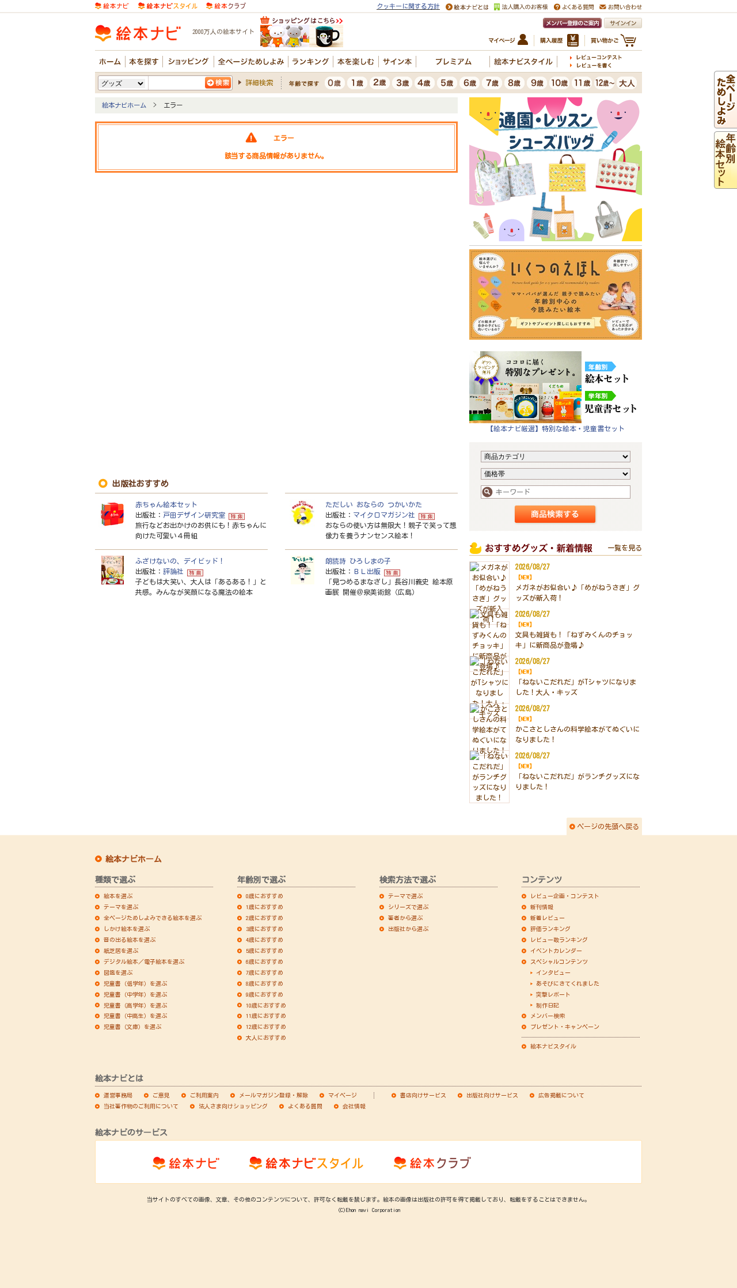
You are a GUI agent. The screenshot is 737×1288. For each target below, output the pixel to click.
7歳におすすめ (264, 972)
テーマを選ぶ (121, 907)
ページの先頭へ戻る (608, 826)
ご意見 (161, 1095)
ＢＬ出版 (367, 571)
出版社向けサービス (492, 1095)
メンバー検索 (547, 1016)
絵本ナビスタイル (553, 1046)
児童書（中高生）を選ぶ (135, 1016)
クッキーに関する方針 (408, 6)
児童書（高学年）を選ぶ (135, 1005)
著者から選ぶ (405, 918)
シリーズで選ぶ (408, 907)
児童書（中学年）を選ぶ (135, 994)
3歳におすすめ (264, 929)
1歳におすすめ (264, 907)
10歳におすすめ (266, 1005)
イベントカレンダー (556, 950)
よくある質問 (305, 1106)
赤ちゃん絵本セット (166, 504)
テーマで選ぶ (405, 896)
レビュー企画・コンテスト (564, 896)
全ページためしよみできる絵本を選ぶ (153, 918)
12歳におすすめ (266, 1026)
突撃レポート (553, 994)
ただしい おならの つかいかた (373, 504)
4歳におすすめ (264, 940)
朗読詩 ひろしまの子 (358, 560)
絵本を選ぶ (118, 896)
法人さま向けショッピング (233, 1106)
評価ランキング (550, 929)
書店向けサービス (423, 1095)
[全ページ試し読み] (725, 123)
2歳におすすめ (264, 918)
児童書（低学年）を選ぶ (135, 983)
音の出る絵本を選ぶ (129, 940)
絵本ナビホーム (124, 105)
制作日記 (547, 1005)
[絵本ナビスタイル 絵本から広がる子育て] (167, 5)
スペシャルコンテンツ (559, 961)
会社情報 (354, 1106)
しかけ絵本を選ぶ (127, 929)
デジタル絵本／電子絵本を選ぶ (144, 961)
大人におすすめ (266, 1037)
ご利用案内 (204, 1095)
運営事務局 (118, 1095)
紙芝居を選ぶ (121, 950)
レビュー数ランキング (559, 940)
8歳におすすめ (264, 983)
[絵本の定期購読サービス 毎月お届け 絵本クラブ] (226, 5)
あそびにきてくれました (567, 983)
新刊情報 (541, 907)
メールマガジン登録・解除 (273, 1095)
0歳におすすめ (264, 896)
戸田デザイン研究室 (194, 514)
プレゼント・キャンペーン (564, 1026)
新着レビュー (547, 918)
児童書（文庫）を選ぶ (132, 1026)
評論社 (173, 571)
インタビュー (553, 972)
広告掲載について (561, 1095)
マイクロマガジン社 (384, 514)
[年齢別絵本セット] (725, 183)
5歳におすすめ (264, 950)
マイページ (342, 1095)
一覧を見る (624, 547)
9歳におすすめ (264, 994)
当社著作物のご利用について (141, 1106)
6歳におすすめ (264, 961)
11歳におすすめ (266, 1016)
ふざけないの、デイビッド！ (180, 560)
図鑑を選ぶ (118, 972)
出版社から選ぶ (408, 929)
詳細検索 (259, 82)
